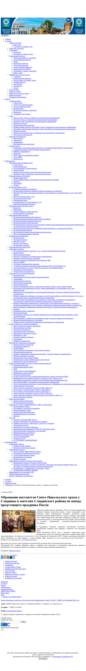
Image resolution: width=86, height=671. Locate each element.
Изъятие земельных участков (23, 356)
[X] (11, 557)
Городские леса (18, 275)
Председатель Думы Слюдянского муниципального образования (36, 118)
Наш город (17, 45)
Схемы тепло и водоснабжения (24, 371)
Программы (17, 183)
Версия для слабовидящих (12, 597)
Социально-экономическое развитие (26, 264)
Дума (11, 116)
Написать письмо (19, 131)
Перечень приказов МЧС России (25, 420)
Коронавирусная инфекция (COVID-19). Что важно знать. (34, 429)
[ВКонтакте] (2, 557)
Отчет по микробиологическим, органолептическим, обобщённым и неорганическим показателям (48, 384)
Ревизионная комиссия (17, 136)
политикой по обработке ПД (62, 656)
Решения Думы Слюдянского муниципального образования (34, 121)
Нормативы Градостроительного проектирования (31, 277)
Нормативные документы (22, 457)
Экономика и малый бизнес (23, 270)
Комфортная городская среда (19, 75)
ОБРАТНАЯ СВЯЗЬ (8, 591)
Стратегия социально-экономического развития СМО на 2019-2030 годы (39, 266)
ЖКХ (15, 369)
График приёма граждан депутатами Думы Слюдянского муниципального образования (44, 127)
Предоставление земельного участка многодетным (31, 350)
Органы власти (14, 146)
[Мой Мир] (8, 557)
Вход (2, 595)
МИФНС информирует (21, 151)
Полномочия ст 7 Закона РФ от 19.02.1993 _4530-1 (31, 468)
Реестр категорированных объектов (26, 234)
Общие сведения (15, 43)
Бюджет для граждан (20, 243)
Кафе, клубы (17, 73)
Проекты (16, 181)
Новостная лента (15, 95)
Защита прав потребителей (23, 401)
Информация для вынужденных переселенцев (25, 461)
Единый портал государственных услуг (27, 202)
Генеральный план (20, 166)
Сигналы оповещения (21, 436)
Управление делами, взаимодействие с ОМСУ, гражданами (30, 405)
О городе (8, 41)
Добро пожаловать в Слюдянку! (24, 58)
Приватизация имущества (22, 352)
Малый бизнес (18, 253)
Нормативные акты (20, 178)
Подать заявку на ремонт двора (24, 80)
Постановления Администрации (25, 168)
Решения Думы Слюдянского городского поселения (32, 174)
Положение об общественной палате (26, 453)
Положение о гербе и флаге (23, 54)
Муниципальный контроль (19, 215)
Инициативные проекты (22, 328)
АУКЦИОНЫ (18, 348)
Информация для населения (23, 373)
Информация (18, 142)
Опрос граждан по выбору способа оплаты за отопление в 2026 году (38, 395)
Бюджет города (18, 238)
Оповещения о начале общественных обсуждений (31, 360)
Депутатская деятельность (22, 135)
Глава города (18, 103)
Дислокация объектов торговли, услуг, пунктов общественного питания (39, 251)
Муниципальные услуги (18, 187)
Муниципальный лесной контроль (25, 223)
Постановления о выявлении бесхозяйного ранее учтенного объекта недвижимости (43, 318)
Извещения (17, 210)
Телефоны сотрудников (21, 114)
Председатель (18, 138)
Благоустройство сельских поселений (26, 326)
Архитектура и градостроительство (22, 273)
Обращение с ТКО (20, 335)
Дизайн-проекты (19, 82)
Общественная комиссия (22, 78)
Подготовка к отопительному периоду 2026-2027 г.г (32, 391)
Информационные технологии (24, 414)
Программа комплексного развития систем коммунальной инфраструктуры (40, 380)
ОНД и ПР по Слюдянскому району (26, 155)
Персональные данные (21, 406)
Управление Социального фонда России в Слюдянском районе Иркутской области (43, 148)
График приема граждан (22, 446)
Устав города (18, 165)
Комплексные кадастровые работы (25, 358)
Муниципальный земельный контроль (27, 217)
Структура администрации (23, 105)
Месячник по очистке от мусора (24, 333)
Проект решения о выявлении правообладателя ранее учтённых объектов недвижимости (45, 307)
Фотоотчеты (17, 84)
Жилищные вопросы (20, 365)
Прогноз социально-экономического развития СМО (32, 260)
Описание (17, 52)
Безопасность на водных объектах (25, 427)
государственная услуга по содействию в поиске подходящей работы (38, 268)
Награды (16, 416)
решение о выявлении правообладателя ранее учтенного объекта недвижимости (42, 354)
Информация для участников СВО (21, 472)
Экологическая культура (22, 281)
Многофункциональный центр (24, 204)
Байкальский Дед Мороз (22, 69)
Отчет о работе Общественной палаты (27, 451)
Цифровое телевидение (21, 341)
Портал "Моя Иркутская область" (21, 476)
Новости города (15, 91)
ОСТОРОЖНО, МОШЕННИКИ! (25, 440)
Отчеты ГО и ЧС (19, 438)
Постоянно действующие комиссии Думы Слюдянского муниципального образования (44, 129)
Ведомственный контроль (22, 230)
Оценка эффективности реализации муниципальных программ (36, 180)
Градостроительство (20, 285)
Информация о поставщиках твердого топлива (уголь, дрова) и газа (37, 378)
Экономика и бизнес (16, 249)
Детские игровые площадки (23, 337)
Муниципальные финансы (18, 236)
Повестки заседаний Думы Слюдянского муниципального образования (39, 133)
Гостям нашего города (17, 56)
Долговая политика (20, 240)
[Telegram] (14, 557)
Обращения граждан (16, 444)
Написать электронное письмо (24, 448)
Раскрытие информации (22, 375)
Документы (17, 86)
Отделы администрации (22, 106)
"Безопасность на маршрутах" (24, 271)
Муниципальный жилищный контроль (27, 221)
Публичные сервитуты (21, 346)
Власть (7, 99)
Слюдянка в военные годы (23, 46)
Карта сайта (5, 593)
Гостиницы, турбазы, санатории (24, 71)
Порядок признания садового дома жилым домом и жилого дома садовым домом (42, 286)
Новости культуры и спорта (19, 93)
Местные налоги (19, 241)
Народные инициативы (21, 255)
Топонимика (17, 279)
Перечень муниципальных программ (26, 258)
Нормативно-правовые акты (23, 435)
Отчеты (16, 185)
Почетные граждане (16, 48)
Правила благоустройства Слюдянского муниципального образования (38, 322)
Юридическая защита (17, 399)
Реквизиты (17, 112)
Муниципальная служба (22, 410)
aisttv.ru (24, 538)
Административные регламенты (25, 189)
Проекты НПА (18, 170)
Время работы (18, 108)
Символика (13, 50)
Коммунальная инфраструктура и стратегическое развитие (30, 363)
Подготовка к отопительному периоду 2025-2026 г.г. (32, 390)
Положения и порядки (21, 245)
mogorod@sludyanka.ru (14, 611)
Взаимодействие (11, 442)
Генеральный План (20, 313)
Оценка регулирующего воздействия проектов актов (32, 172)
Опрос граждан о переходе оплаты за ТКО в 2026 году (33, 393)
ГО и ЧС (12, 418)
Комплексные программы (22, 283)
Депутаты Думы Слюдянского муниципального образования (35, 120)
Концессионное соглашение (23, 213)
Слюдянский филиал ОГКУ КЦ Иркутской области (31, 150)
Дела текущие (14, 90)
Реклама (16, 309)
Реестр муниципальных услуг (24, 196)
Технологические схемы (22, 198)
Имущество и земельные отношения (22, 343)
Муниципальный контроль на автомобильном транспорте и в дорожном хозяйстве (43, 228)
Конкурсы (17, 208)
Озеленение (17, 339)
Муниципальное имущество (23, 345)
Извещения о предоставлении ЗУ (25, 361)
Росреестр (17, 153)
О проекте (17, 76)
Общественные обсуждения (23, 386)
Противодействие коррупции (24, 125)
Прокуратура (18, 159)
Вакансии (4, 582)
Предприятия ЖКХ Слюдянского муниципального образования (36, 382)
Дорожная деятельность (21, 330)
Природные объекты (20, 63)
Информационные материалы (24, 433)
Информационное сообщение (24, 311)
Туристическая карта (20, 65)
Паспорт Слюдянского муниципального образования (32, 256)
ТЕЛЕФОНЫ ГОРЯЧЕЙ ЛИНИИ (25, 470)
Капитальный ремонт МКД (23, 367)
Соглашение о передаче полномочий (26, 408)
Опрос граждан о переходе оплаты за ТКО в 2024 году (33, 388)
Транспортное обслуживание (23, 331)
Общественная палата (17, 450)
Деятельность (10, 161)
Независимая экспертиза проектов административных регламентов (37, 191)
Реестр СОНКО (19, 262)
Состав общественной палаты (24, 455)
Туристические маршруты (22, 67)
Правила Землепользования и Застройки (27, 320)
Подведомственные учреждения (24, 110)
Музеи (15, 61)
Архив (15, 88)
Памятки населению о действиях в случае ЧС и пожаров (33, 423)
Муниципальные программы (19, 176)
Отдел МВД (17, 157)
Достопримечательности (22, 60)
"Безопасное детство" (21, 425)
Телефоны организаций (17, 97)
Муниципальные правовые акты (21, 163)
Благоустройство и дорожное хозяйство (23, 324)
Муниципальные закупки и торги (21, 206)
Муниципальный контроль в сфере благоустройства (32, 219)
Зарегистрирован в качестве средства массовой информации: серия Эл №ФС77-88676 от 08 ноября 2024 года (40, 600)
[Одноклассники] (5, 557)
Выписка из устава (20, 123)
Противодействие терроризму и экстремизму (29, 431)
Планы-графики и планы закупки (25, 211)
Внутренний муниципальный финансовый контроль (32, 232)
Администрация (15, 101)
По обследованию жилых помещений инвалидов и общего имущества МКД (40, 376)
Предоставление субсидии (22, 397)
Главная (8, 39)
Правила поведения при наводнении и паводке (30, 421)
